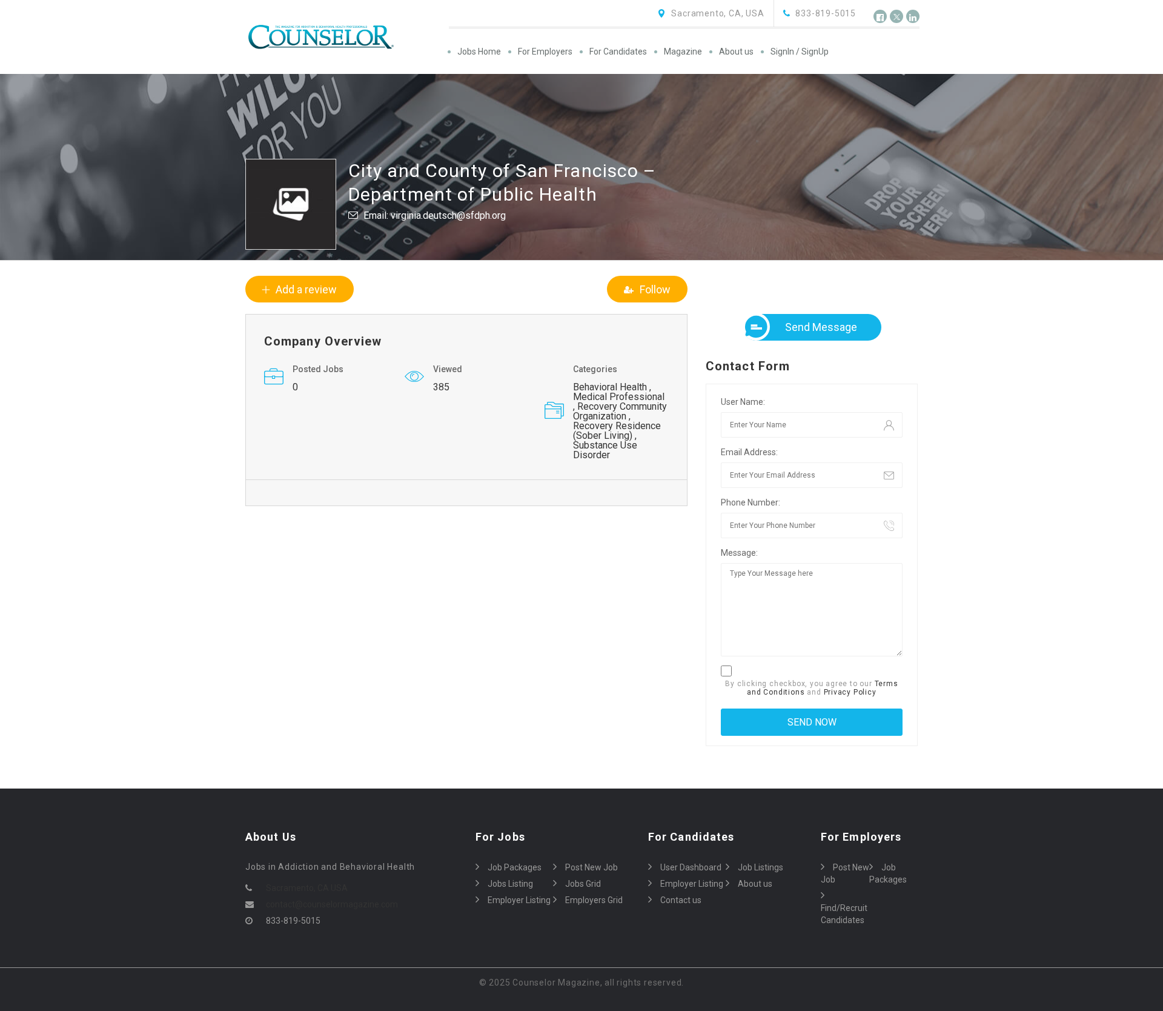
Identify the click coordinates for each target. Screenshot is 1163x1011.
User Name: (743, 402)
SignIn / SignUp (799, 51)
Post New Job (591, 867)
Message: (739, 553)
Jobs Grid (583, 884)
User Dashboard (690, 867)
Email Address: (749, 452)
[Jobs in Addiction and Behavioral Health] (346, 37)
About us (736, 51)
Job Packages (515, 867)
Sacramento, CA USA (307, 888)
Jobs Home (479, 51)
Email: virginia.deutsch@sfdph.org (434, 215)
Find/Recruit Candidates (844, 914)
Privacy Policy (850, 692)
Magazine (683, 51)
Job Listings (760, 867)
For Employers (545, 51)
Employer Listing (519, 900)
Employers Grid (594, 900)
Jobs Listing (510, 884)
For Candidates (618, 51)
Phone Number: (750, 502)
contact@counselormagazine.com (332, 904)
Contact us (680, 900)
